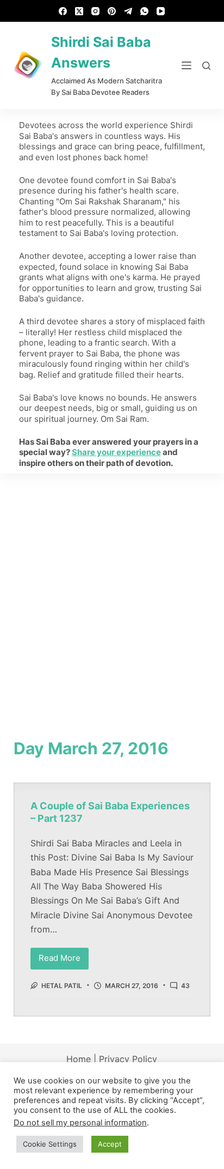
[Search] (206, 66)
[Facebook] (63, 11)
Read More (64, 956)
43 (185, 986)
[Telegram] (128, 11)
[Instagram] (95, 11)
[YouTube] (161, 11)
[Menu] (186, 65)
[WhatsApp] (144, 11)
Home (78, 1058)
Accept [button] (110, 1144)
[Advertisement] (112, 591)
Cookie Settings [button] (50, 1144)
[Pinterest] (112, 11)
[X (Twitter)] (79, 11)
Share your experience (116, 452)
